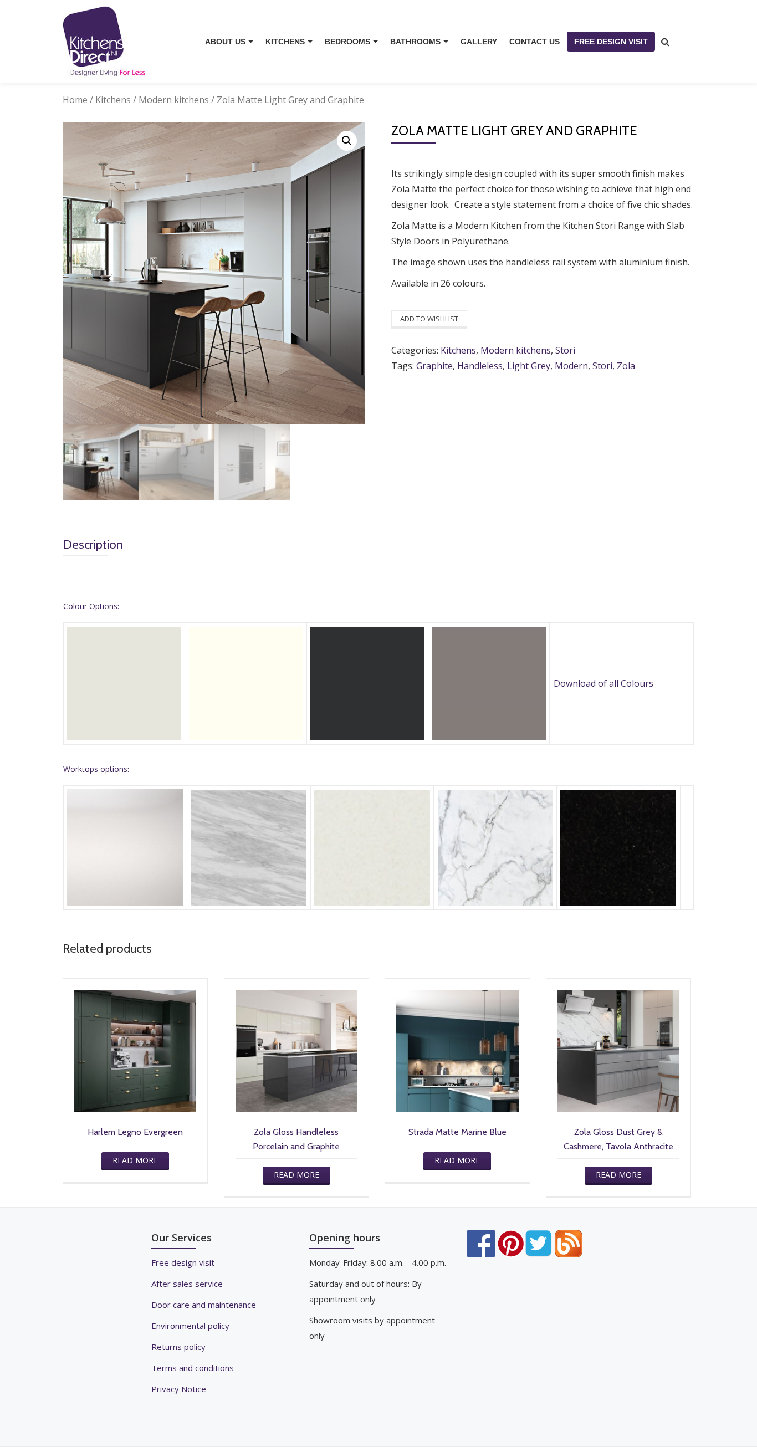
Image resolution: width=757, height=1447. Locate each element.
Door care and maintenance (203, 1304)
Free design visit (182, 1262)
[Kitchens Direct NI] (106, 41)
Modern (571, 366)
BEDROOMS (347, 41)
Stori (565, 350)
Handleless (480, 366)
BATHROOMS (415, 41)
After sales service (187, 1283)
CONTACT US (534, 41)
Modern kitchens (174, 100)
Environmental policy (190, 1325)
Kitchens (113, 100)
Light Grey (528, 366)
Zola (626, 366)
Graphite (434, 366)
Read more (135, 1160)
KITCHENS (285, 41)
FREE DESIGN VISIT (611, 41)
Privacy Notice (178, 1388)
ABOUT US (225, 41)
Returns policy (178, 1346)
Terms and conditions (192, 1367)
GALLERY (479, 41)
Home (75, 100)
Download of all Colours (603, 683)
